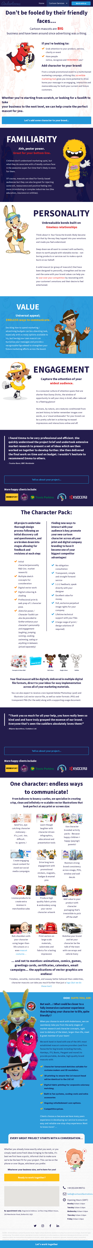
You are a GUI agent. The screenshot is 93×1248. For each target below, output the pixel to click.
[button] (81, 3)
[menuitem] (41, 3)
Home (41, 3)
